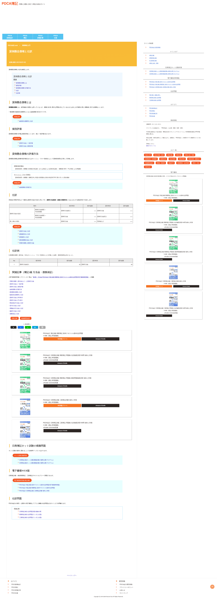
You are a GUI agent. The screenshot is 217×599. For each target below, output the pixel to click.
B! (35, 327)
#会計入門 (148, 155)
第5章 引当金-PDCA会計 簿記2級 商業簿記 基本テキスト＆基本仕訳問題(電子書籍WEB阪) (61, 277)
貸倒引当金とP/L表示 (16, 300)
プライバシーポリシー (126, 587)
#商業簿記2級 (153, 58)
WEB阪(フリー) (62, 339)
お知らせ (122, 590)
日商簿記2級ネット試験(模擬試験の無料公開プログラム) (36, 463)
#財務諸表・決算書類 (151, 159)
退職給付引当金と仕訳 (16, 308)
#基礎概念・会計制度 (183, 163)
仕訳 (17, 90)
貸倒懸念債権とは (21, 83)
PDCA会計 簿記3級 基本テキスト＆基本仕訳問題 (162, 82)
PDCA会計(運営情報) (155, 47)
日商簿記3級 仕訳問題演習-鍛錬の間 (30, 511)
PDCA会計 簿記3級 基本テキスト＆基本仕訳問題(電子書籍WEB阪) (39, 485)
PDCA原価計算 (40, 36)
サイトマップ (124, 593)
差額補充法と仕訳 (24, 234)
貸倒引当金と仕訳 (24, 231)
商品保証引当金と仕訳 (16, 303)
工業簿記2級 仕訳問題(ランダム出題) (30, 517)
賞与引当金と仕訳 (15, 306)
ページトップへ (71, 575)
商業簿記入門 (26, 45)
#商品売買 (182, 159)
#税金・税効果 (161, 163)
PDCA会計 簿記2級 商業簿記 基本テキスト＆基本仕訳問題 (37, 488)
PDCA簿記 (10, 3)
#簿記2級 (14, 318)
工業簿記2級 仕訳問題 (155, 100)
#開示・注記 (196, 163)
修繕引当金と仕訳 (15, 311)
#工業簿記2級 (153, 60)
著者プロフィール (151, 146)
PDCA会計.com (13, 45)
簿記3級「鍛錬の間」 (155, 95)
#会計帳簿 (172, 159)
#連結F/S (171, 163)
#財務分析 (163, 159)
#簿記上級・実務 (153, 63)
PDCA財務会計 (10, 36)
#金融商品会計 (25, 318)
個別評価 (18, 85)
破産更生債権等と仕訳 (26, 121)
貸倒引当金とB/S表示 (16, 297)
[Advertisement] (108, 21)
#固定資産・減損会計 (194, 159)
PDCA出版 (55, 36)
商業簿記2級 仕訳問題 (155, 97)
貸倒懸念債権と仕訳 (16, 292)
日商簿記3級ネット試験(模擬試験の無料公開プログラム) (36, 460)
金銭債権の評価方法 (25, 187)
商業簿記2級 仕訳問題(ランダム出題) (30, 514)
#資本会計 (148, 167)
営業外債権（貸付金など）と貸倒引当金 (22, 281)
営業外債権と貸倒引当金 (26, 243)
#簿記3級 (151, 55)
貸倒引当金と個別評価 (26, 146)
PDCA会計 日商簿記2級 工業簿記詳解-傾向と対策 (34, 491)
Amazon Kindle (100, 339)
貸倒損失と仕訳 (24, 237)
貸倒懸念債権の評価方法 (23, 88)
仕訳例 (18, 93)
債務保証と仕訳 (14, 314)
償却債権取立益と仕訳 (26, 240)
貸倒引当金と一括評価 (26, 143)
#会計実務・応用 (159, 155)
